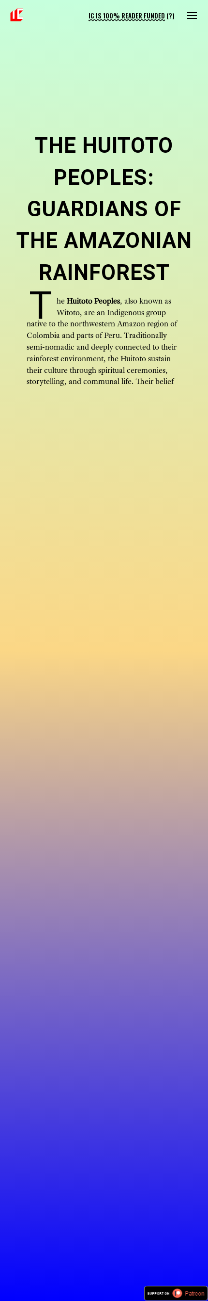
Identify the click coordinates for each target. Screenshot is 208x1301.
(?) (170, 15)
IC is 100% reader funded (127, 15)
